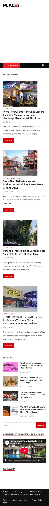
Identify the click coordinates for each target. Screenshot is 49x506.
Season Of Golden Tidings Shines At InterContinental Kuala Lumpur (31, 380)
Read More (8, 139)
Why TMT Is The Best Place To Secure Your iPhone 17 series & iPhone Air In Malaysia (33, 409)
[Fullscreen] (43, 460)
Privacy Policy (37, 500)
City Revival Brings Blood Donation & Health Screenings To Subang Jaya (32, 394)
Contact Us (16, 500)
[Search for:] (24, 425)
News (13, 109)
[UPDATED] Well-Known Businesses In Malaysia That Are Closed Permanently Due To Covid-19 (23, 320)
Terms (5, 502)
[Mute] (39, 460)
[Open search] (43, 65)
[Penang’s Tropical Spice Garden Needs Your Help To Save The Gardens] (24, 233)
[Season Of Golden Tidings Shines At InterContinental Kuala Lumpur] (10, 378)
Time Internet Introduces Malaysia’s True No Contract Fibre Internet (32, 365)
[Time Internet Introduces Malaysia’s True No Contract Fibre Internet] (10, 363)
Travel (18, 178)
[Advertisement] (24, 37)
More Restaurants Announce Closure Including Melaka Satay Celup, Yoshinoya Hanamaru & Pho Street (23, 115)
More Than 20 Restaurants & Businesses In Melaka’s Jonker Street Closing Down (23, 184)
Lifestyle (6, 109)
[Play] (6, 460)
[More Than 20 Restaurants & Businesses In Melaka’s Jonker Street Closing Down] (24, 163)
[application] (24, 451)
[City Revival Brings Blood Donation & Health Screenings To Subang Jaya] (10, 393)
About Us (6, 500)
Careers (26, 500)
